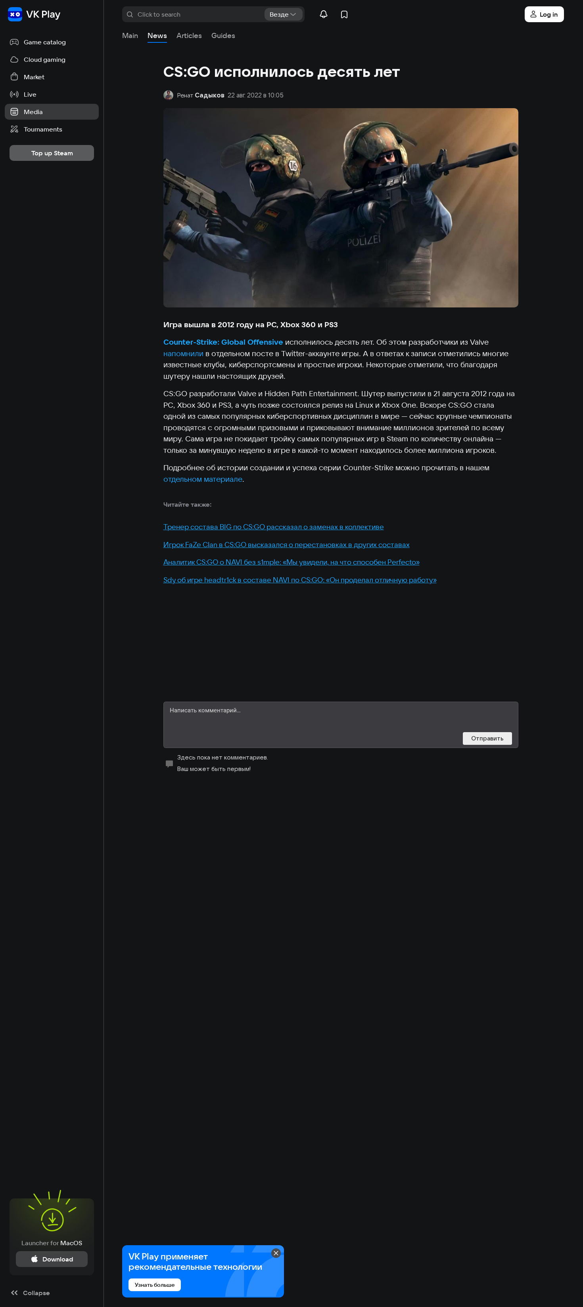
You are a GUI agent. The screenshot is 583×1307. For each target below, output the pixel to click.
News (157, 35)
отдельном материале (202, 479)
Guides (223, 35)
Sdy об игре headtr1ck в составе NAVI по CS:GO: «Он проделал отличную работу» (300, 579)
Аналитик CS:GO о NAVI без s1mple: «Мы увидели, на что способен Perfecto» (291, 562)
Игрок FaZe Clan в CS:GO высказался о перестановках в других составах (286, 544)
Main (130, 35)
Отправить (487, 738)
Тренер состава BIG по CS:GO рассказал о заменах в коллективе (273, 526)
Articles (189, 35)
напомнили (183, 353)
